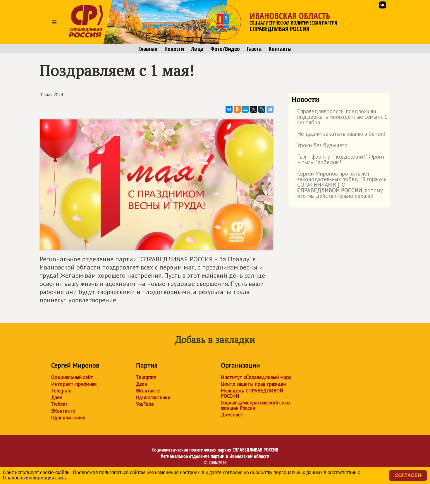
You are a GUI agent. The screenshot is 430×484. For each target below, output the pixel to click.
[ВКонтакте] (229, 109)
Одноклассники (68, 417)
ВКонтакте (63, 410)
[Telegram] (270, 109)
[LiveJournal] (261, 109)
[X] (253, 109)
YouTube (145, 404)
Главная (147, 49)
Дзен (56, 397)
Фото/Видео (225, 49)
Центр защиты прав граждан (253, 384)
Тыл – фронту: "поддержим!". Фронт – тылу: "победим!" (338, 160)
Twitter (59, 404)
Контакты (280, 49)
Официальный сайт (72, 377)
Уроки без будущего (319, 146)
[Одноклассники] (237, 109)
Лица (197, 49)
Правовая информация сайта (35, 477)
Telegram (61, 390)
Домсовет (232, 414)
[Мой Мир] (245, 109)
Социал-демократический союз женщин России (255, 405)
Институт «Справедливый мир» (256, 377)
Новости (174, 49)
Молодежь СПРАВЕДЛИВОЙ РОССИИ (252, 393)
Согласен (408, 475)
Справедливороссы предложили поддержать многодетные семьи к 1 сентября (339, 117)
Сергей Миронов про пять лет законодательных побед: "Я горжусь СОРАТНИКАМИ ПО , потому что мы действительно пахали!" (338, 185)
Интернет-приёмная (74, 384)
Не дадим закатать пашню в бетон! (338, 135)
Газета (254, 49)
